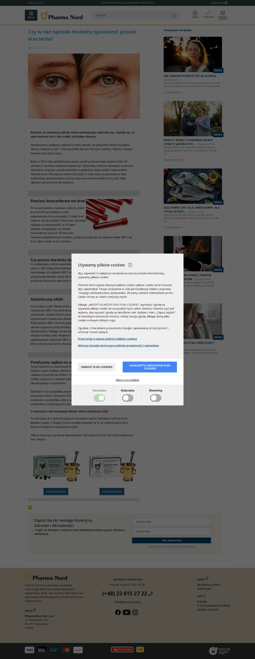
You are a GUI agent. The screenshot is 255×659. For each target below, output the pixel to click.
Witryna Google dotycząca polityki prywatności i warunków (118, 345)
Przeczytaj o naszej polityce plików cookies (107, 339)
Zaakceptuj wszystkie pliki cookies (149, 367)
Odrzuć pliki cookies (96, 367)
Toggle (99, 398)
